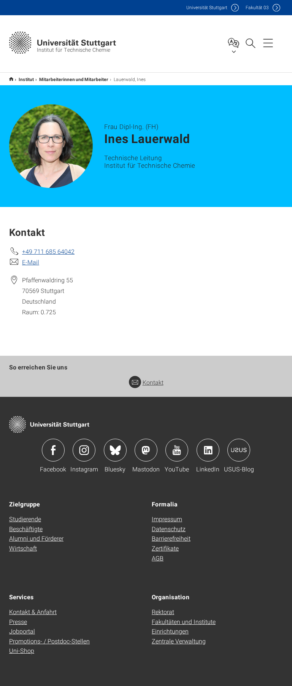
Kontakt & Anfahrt (33, 612)
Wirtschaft (23, 548)
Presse (18, 622)
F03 (257, 7)
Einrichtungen (170, 631)
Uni (206, 7)
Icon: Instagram (84, 450)
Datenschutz (169, 529)
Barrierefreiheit (171, 538)
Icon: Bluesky (115, 450)
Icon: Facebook (53, 450)
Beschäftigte (26, 529)
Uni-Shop (21, 650)
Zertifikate (165, 548)
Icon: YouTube (176, 450)
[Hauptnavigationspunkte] (268, 43)
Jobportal (22, 631)
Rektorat (163, 612)
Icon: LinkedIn (208, 450)
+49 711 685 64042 (48, 251)
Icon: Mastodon (146, 450)
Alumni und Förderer (36, 538)
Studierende (25, 519)
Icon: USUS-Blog (238, 450)
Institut (26, 79)
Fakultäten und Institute (184, 622)
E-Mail (30, 262)
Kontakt (153, 382)
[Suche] (250, 43)
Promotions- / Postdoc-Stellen (49, 641)
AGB (157, 558)
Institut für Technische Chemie (11, 79)
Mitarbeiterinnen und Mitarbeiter (73, 79)
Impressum (167, 519)
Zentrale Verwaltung (179, 641)
